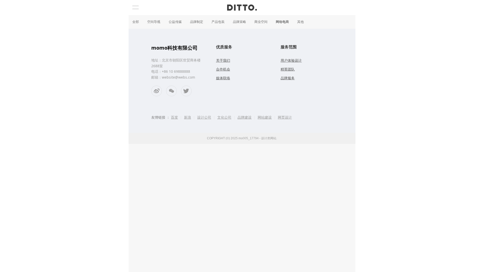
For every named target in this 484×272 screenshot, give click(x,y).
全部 (135, 22)
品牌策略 (239, 22)
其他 (300, 22)
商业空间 (260, 22)
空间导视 (153, 22)
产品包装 (218, 22)
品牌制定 (196, 22)
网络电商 (282, 22)
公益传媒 (175, 22)
